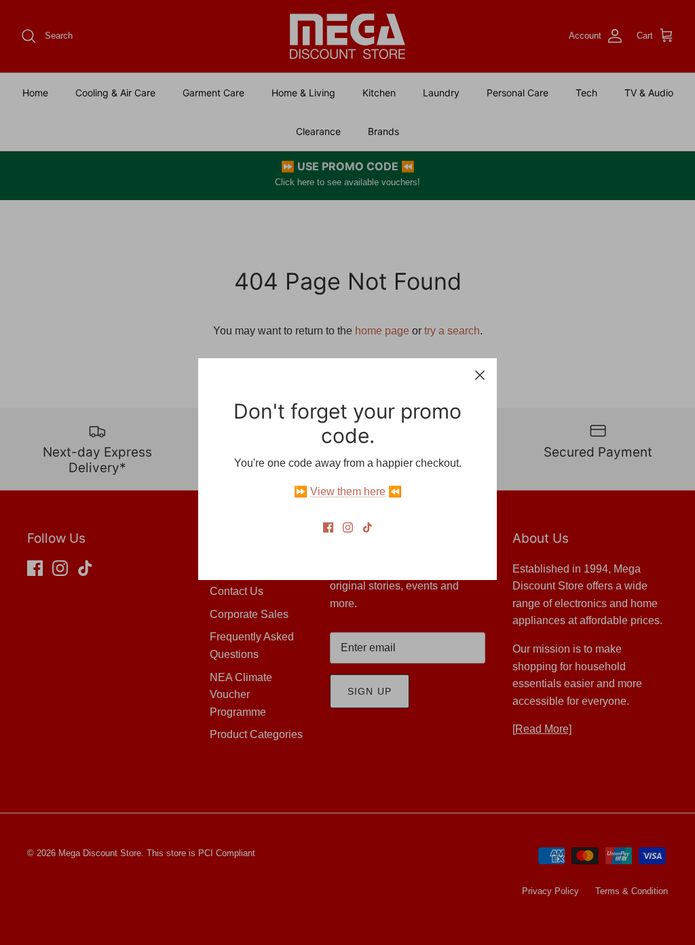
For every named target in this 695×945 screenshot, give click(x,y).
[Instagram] (348, 527)
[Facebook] (328, 527)
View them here (348, 491)
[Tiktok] (367, 527)
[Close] (480, 375)
